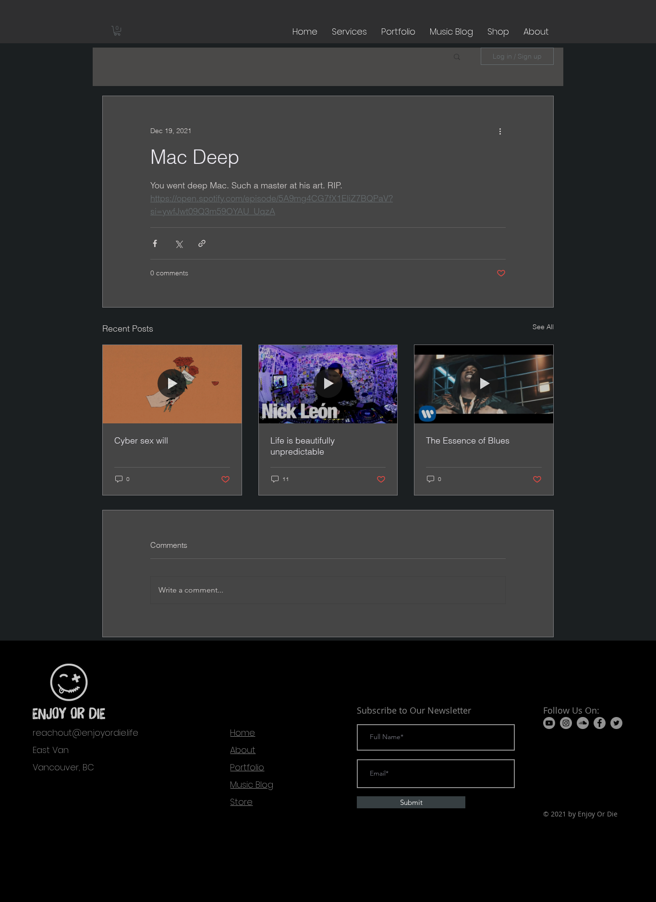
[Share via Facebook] (154, 243)
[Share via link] (202, 243)
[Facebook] (600, 723)
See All (543, 326)
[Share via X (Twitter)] (178, 243)
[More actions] (500, 130)
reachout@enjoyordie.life (85, 733)
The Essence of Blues (468, 440)
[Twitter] (616, 723)
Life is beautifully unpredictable (302, 446)
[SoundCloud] (583, 723)
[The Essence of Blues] (483, 384)
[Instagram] (566, 723)
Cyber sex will (141, 440)
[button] (117, 31)
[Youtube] (549, 723)
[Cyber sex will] (172, 384)
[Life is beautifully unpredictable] (328, 384)
